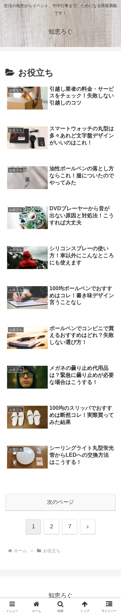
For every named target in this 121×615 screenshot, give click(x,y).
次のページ (60, 502)
